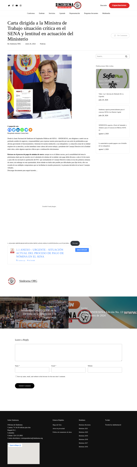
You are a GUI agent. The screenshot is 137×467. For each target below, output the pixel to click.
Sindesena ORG (15, 44)
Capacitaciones (119, 5)
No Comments (122, 35)
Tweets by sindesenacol (113, 425)
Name (17, 366)
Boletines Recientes (85, 425)
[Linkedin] (18, 130)
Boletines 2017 (83, 443)
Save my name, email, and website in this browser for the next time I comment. (41, 376)
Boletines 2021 (83, 428)
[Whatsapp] (22, 130)
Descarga (75, 243)
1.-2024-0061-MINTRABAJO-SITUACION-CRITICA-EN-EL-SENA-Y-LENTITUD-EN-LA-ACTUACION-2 (38, 243)
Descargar (82, 250)
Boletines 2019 (83, 436)
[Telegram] (26, 130)
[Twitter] (14, 130)
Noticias (42, 44)
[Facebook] (9, 130)
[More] (30, 130)
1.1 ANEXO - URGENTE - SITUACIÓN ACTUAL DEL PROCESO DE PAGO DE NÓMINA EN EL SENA (40, 253)
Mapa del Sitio (57, 425)
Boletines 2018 (83, 439)
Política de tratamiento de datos (62, 432)
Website (90, 366)
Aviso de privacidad (59, 428)
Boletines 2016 (83, 447)
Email (53, 366)
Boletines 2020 (83, 432)
